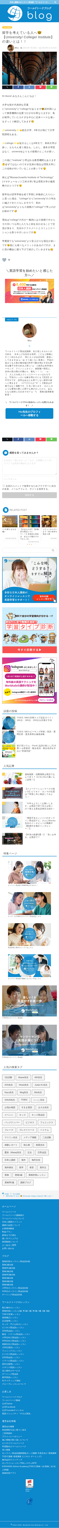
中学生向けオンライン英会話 (12, 1057)
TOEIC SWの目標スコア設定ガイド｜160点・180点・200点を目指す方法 (35, 719)
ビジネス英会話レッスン (13, 1327)
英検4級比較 (7, 1281)
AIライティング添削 (11, 1381)
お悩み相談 (10, 1107)
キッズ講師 (32, 1453)
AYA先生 (9, 1085)
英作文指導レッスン (11, 1364)
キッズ (22, 1115)
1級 (20, 1311)
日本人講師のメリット (12, 1222)
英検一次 (40, 1466)
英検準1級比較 (8, 1268)
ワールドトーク (9, 1212)
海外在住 (36, 1160)
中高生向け (43, 1453)
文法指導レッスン (10, 1321)
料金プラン (7, 1232)
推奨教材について (10, 1242)
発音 (32, 1167)
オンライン (12, 978)
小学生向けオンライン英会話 (12, 1018)
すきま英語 (7, 27)
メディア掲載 (29, 1137)
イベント (9, 1115)
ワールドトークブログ (12, 1397)
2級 (30, 1311)
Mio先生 (38, 1092)
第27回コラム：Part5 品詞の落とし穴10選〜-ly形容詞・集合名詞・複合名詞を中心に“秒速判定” (36, 748)
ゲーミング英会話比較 (12, 1295)
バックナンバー (12, 1122)
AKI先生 (38, 1077)
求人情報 (6, 1450)
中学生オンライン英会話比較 (15, 1291)
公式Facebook (8, 1407)
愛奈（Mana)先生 (13, 1152)
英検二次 (49, 1466)
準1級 (25, 1311)
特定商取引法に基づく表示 (14, 1430)
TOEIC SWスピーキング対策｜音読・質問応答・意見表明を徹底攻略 (36, 733)
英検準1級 (9, 1182)
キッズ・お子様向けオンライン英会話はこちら (24, 916)
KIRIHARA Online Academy (15, 1466)
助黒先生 (40, 1145)
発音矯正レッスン (10, 1317)
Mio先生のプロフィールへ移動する (29, 413)
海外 (23, 1160)
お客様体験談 (8, 1228)
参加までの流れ (9, 1235)
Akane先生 (23, 1077)
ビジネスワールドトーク (13, 1443)
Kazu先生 (9, 1092)
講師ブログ (25, 1182)
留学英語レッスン (10, 1377)
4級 (43, 1311)
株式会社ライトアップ (12, 1460)
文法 (29, 1152)
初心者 (26, 1145)
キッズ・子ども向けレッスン (15, 1324)
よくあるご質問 (9, 1245)
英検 (7, 1175)
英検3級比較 (7, 1278)
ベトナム (44, 1130)
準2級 (35, 1311)
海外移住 (9, 1167)
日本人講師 (10, 1160)
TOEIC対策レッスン (11, 1314)
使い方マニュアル (10, 1238)
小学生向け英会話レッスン (14, 1337)
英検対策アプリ (9, 1473)
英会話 (18, 978)
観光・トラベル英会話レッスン (16, 1334)
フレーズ (9, 1130)
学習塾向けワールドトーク (14, 1446)
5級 (47, 1311)
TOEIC (24, 1099)
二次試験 (46, 1137)
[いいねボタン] (4, 260)
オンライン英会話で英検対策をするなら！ (23, 885)
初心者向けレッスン (11, 1308)
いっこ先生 (39, 1100)
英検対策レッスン (37, 1175)
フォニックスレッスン (12, 1351)
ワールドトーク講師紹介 (13, 1215)
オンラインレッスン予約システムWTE (19, 1463)
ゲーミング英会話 (10, 1374)
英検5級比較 (7, 1285)
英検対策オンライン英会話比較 (16, 1261)
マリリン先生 (11, 1137)
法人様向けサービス (11, 1371)
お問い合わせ (8, 1248)
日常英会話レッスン (11, 1331)
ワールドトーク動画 (11, 1400)
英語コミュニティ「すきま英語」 (17, 1413)
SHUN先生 (10, 1100)
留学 (21, 1167)
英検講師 (52, 1453)
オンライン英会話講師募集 (14, 1453)
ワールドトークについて (13, 1218)
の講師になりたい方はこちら (31, 978)
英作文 (43, 1167)
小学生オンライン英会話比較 (15, 1288)
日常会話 (42, 1152)
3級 (40, 1311)
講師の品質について (11, 1225)
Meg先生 (24, 1092)
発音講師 (17, 1456)
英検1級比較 (7, 1265)
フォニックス (46, 1122)
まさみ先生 (43, 1107)
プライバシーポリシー (12, 1436)
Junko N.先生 (41, 1085)
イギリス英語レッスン (12, 1367)
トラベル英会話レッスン (13, 1361)
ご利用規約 (7, 1433)
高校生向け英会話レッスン (14, 1344)
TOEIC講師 (7, 1456)
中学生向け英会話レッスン (14, 1341)
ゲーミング (36, 1456)
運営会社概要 (8, 1426)
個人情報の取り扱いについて (15, 1440)
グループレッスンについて (14, 1384)
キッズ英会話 (38, 1115)
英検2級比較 (7, 1271)
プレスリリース (26, 1130)
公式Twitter (7, 1404)
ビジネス (30, 1122)
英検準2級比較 (8, 1275)
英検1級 (18, 1175)
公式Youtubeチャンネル (13, 1410)
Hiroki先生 (24, 1085)
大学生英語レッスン (11, 1347)
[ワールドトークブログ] (29, 20)
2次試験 (8, 1077)
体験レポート (11, 1145)
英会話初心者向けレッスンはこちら (20, 947)
